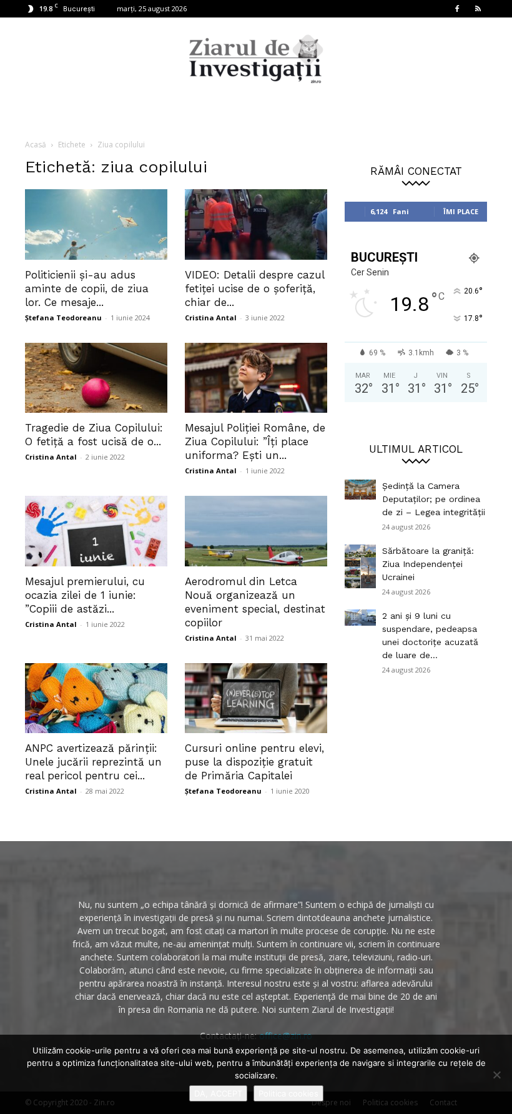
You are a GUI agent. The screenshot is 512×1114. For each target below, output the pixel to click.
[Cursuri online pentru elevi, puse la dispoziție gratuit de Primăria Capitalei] (256, 698)
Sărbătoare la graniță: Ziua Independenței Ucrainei (428, 564)
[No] (496, 1074)
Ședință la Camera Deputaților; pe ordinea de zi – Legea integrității (433, 499)
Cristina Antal (211, 317)
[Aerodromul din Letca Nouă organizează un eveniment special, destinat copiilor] (256, 531)
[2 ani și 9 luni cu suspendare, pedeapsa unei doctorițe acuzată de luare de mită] (360, 617)
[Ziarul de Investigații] (256, 58)
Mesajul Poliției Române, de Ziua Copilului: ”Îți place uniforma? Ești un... (255, 441)
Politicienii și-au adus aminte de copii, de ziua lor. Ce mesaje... (87, 288)
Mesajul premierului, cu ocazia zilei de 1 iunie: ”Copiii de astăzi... (85, 595)
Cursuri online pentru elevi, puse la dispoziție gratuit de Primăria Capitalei (254, 762)
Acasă (35, 144)
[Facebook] (457, 8)
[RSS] (477, 8)
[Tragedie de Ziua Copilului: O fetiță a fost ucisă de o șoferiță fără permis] (96, 378)
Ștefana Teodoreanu (63, 317)
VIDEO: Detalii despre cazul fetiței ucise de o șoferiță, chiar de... (254, 288)
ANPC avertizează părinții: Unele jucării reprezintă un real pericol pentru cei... (93, 762)
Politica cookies (288, 1093)
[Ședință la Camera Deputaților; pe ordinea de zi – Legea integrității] (360, 490)
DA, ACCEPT (218, 1093)
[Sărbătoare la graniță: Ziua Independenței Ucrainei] (360, 566)
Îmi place (460, 211)
